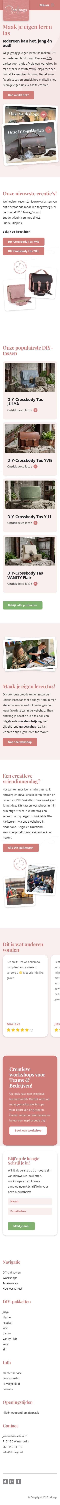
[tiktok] (5, 1481)
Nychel (7, 1317)
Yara (5, 1344)
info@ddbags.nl (13, 1452)
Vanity (7, 1333)
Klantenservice (12, 1373)
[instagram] (11, 1481)
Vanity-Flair (10, 1339)
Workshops (10, 1278)
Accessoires (10, 1283)
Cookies (8, 1389)
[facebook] (18, 1481)
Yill (4, 1349)
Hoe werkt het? (12, 1288)
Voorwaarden (11, 1378)
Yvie (5, 1328)
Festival (7, 1323)
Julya (6, 1312)
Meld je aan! (21, 1226)
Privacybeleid (11, 1384)
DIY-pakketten (12, 1272)
